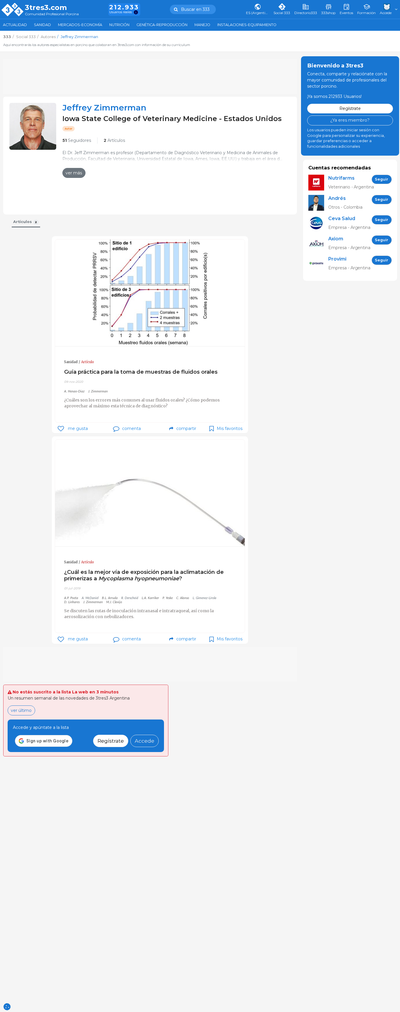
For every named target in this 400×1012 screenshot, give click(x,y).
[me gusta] (61, 429)
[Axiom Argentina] (318, 243)
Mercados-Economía (80, 25)
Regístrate (111, 741)
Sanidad (42, 25)
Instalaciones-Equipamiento (246, 25)
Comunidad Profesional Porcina (52, 14)
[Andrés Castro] (318, 203)
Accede (144, 741)
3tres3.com (46, 7)
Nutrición (119, 25)
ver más (74, 173)
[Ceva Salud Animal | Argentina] (318, 223)
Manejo (202, 25)
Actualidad (15, 25)
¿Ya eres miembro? (350, 120)
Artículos (114, 140)
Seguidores (76, 140)
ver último (21, 710)
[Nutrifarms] (318, 183)
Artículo (87, 362)
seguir (381, 179)
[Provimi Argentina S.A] (318, 264)
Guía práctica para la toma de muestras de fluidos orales (141, 371)
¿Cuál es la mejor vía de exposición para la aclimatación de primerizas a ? (144, 575)
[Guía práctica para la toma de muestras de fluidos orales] (150, 292)
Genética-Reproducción (161, 25)
